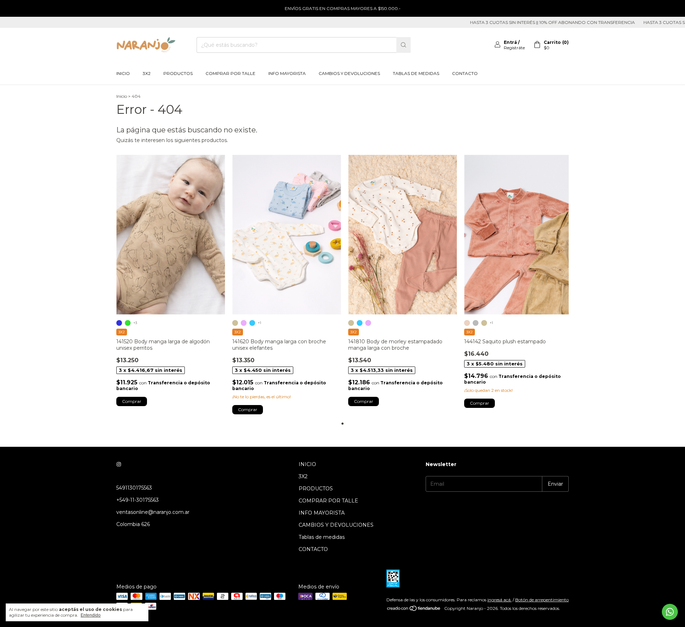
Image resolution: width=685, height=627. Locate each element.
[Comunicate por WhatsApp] (670, 612)
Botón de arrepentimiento (542, 599)
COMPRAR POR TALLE (230, 73)
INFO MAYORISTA (287, 73)
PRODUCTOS (178, 73)
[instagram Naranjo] (118, 464)
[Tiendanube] (414, 610)
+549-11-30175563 (137, 500)
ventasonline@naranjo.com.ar (152, 512)
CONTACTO (465, 73)
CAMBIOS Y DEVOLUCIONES (349, 73)
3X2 (147, 73)
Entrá (510, 42)
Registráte (514, 47)
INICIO (123, 73)
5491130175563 (134, 488)
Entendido (91, 615)
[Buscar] (403, 45)
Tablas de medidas (416, 73)
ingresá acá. (499, 599)
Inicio (121, 96)
